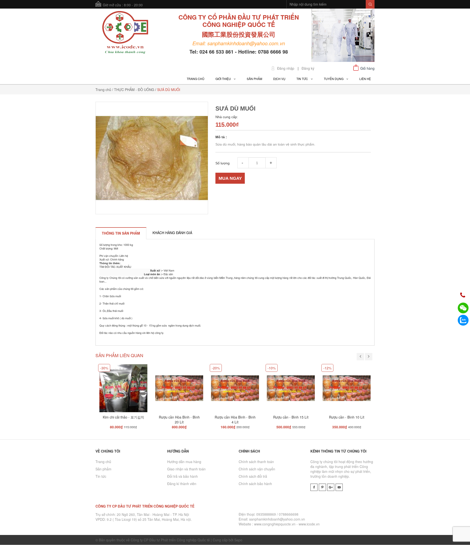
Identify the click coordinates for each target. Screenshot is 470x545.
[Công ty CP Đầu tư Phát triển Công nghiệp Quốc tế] (125, 33)
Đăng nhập (285, 68)
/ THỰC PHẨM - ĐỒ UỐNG (133, 89)
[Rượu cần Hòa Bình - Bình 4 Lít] (235, 386)
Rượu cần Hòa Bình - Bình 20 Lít (179, 419)
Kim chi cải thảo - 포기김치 (123, 417)
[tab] (120, 233)
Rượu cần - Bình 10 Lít (346, 417)
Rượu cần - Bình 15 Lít (290, 417)
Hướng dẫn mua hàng (184, 461)
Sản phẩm (103, 468)
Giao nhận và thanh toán (186, 468)
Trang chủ (103, 461)
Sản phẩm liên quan (119, 355)
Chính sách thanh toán (256, 461)
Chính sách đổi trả (253, 476)
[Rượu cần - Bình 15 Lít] (291, 386)
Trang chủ (103, 89)
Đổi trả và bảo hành (182, 476)
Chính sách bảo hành (255, 483)
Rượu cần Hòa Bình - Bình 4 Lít (235, 419)
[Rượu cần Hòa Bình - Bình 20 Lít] (179, 386)
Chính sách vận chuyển (257, 468)
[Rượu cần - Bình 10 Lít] (347, 386)
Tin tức (100, 476)
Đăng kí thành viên (181, 483)
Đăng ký (308, 68)
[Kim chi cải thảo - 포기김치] (123, 386)
